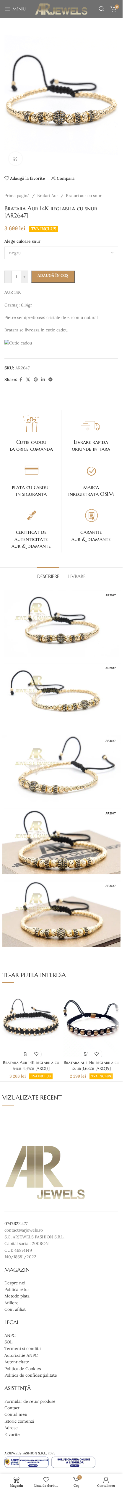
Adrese (11, 1427)
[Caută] (102, 9)
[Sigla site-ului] (61, 8)
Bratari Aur (47, 195)
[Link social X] (28, 380)
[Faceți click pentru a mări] (15, 158)
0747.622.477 (15, 1223)
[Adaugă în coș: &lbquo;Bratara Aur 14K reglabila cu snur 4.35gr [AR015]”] (26, 1054)
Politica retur (16, 1289)
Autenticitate (16, 1361)
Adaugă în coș (53, 275)
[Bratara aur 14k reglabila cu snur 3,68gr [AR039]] (92, 1022)
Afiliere (11, 1302)
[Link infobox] (31, 432)
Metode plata (17, 1296)
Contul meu (15, 1414)
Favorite (12, 1434)
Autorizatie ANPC (21, 1355)
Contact (11, 1407)
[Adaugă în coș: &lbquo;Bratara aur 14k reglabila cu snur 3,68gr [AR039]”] (86, 1054)
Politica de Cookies (22, 1368)
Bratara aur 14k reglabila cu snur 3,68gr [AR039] (91, 1065)
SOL (8, 1342)
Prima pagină (17, 195)
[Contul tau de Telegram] (50, 380)
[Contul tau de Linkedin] (43, 380)
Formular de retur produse (30, 1401)
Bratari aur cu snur (84, 195)
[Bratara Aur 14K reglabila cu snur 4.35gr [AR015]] (31, 1022)
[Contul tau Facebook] (20, 380)
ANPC (10, 1335)
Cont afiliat (15, 1309)
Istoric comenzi (19, 1421)
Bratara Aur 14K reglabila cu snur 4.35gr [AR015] (31, 1065)
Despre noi (14, 1283)
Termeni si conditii (22, 1348)
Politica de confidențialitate (30, 1375)
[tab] (48, 575)
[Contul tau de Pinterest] (36, 380)
